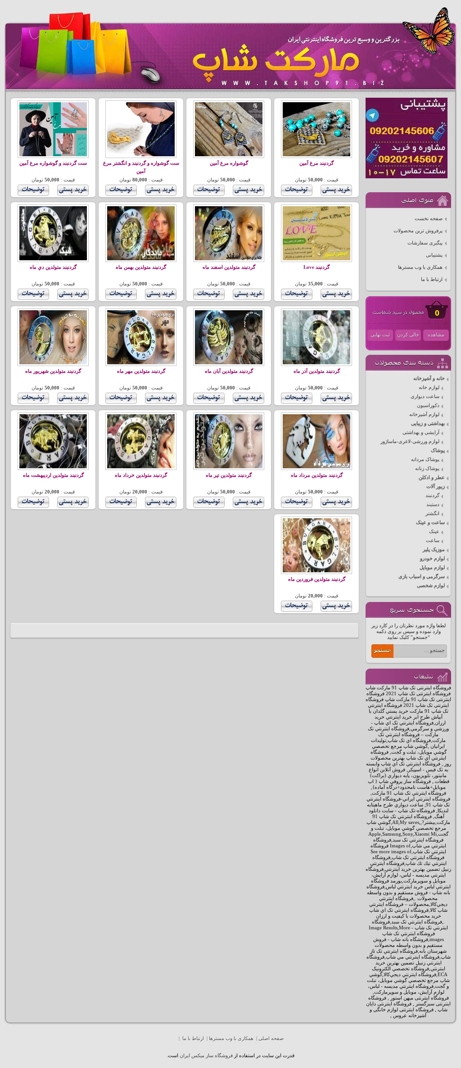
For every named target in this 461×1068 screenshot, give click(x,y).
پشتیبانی (434, 255)
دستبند (432, 504)
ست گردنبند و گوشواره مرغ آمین (53, 163)
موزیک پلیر (434, 549)
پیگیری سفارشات (425, 242)
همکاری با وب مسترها (420, 267)
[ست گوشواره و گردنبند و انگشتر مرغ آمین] (141, 154)
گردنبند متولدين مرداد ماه (317, 475)
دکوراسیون (428, 405)
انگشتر (432, 513)
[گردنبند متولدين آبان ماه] (228, 362)
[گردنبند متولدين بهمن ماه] (141, 258)
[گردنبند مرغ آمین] (316, 154)
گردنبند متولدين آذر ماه (317, 371)
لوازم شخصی (431, 585)
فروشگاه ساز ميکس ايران (206, 1055)
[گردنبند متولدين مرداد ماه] (316, 466)
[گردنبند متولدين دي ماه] (53, 258)
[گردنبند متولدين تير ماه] (228, 466)
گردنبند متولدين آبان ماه (229, 371)
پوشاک (438, 450)
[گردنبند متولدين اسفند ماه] (228, 258)
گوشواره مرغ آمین (229, 163)
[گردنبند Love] (316, 258)
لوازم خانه (429, 387)
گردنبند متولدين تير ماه (229, 475)
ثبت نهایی (380, 334)
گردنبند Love (316, 267)
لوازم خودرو (432, 558)
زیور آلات (435, 486)
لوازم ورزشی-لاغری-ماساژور (409, 441)
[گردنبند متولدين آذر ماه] (316, 362)
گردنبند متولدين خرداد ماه (141, 475)
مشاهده (436, 334)
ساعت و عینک (430, 522)
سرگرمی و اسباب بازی (421, 576)
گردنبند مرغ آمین (316, 163)
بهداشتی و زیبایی (428, 423)
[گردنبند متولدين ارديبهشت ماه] (53, 466)
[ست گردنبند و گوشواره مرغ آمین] (53, 154)
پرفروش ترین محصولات (418, 230)
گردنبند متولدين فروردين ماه (316, 579)
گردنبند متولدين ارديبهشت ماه (53, 475)
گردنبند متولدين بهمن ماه (141, 267)
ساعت (432, 540)
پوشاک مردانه (425, 459)
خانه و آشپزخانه (429, 378)
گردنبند (432, 495)
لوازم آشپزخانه (424, 414)
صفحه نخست (429, 218)
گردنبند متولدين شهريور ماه (53, 371)
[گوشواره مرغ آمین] (228, 154)
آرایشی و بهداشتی (420, 432)
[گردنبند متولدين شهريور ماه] (53, 362)
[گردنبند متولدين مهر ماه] (141, 362)
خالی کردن (408, 334)
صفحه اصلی (271, 1038)
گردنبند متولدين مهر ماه (141, 371)
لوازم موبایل (432, 567)
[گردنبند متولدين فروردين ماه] (316, 570)
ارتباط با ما (432, 279)
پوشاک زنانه (427, 468)
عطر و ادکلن (432, 477)
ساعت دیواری (425, 396)
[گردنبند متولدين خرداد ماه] (141, 466)
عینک (434, 531)
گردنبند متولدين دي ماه (53, 267)
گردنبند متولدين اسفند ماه (229, 267)
